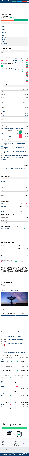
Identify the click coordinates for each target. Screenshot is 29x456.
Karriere (3, 442)
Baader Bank (3, 388)
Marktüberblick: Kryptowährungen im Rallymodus (15, 334)
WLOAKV (9, 136)
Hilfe (9, 441)
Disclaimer (15, 443)
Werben (10, 442)
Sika (15, 80)
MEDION (2, 209)
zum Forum (2, 284)
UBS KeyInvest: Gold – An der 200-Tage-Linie (14, 336)
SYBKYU (12, 60)
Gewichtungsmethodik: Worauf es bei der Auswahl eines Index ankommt (14, 352)
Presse (2, 443)
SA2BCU (12, 68)
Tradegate (2, 370)
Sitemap (3, 444)
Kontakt (3, 441)
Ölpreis (2, 451)
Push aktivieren (3, 111)
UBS (15, 62)
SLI (12, 168)
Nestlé (16, 60)
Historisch (2, 35)
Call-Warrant (2, 133)
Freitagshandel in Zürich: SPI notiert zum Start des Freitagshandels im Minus (15, 151)
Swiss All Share (23, 168)
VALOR (2, 16)
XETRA (2, 395)
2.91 (21, 136)
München (2, 404)
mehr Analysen (3, 181)
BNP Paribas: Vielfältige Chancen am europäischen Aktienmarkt (17, 333)
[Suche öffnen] (28, 1)
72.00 (17, 133)
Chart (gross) (3, 26)
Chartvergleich (3, 29)
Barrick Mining (17, 71)
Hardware (26, 173)
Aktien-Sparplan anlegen (7, 19)
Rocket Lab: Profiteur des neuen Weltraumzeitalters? (15, 339)
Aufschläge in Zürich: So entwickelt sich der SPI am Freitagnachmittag (14, 147)
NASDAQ (2, 393)
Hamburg (2, 386)
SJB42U (13, 66)
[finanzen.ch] (5, 0)
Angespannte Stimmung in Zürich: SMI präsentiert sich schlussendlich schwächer (16, 155)
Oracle (16, 76)
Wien (1, 402)
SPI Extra (19, 168)
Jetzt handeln (14, 315)
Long (27, 62)
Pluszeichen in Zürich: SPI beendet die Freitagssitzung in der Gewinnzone (14, 143)
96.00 (17, 136)
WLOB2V (9, 133)
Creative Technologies (4, 206)
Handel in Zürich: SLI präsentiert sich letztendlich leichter (12, 153)
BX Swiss (2, 361)
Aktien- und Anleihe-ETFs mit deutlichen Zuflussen (15, 343)
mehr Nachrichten (3, 159)
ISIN (7, 16)
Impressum (15, 441)
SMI (11, 168)
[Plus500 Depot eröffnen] (6, 1)
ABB (15, 67)
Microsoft (2, 211)
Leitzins (5, 451)
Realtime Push (3, 32)
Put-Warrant (2, 136)
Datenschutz (16, 442)
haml (1, 406)
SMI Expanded (15, 168)
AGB (15, 444)
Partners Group (17, 69)
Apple (2, 203)
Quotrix (2, 397)
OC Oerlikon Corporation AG (5, 228)
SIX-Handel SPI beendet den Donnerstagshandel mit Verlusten (13, 157)
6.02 (21, 133)
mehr (1, 346)
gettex (2, 377)
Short (27, 60)
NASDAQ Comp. (6, 168)
